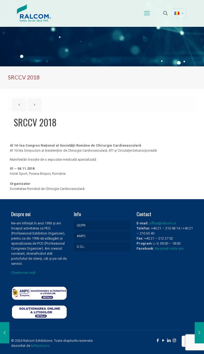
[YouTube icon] (163, 340)
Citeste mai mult (23, 273)
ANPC (81, 236)
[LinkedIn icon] (169, 340)
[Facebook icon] (158, 340)
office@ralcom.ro (162, 223)
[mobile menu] (146, 13)
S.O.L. (81, 247)
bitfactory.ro (40, 346)
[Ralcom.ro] (34, 13)
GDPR (81, 225)
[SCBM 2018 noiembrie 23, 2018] (199, 332)
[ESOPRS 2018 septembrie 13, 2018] (4, 332)
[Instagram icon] (174, 340)
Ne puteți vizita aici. (169, 248)
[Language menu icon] (179, 13)
